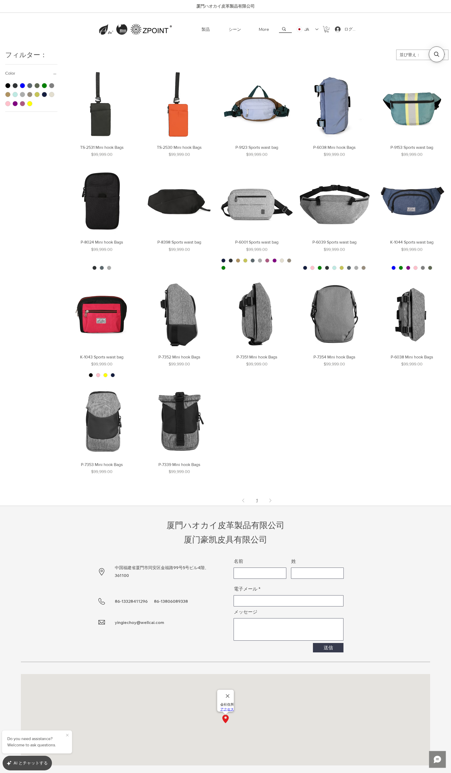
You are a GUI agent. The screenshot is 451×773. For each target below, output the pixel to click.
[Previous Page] (243, 500)
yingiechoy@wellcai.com (139, 622)
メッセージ (245, 612)
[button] (326, 29)
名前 (238, 561)
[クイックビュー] (102, 104)
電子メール (245, 589)
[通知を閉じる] (67, 735)
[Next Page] (270, 500)
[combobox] (422, 55)
